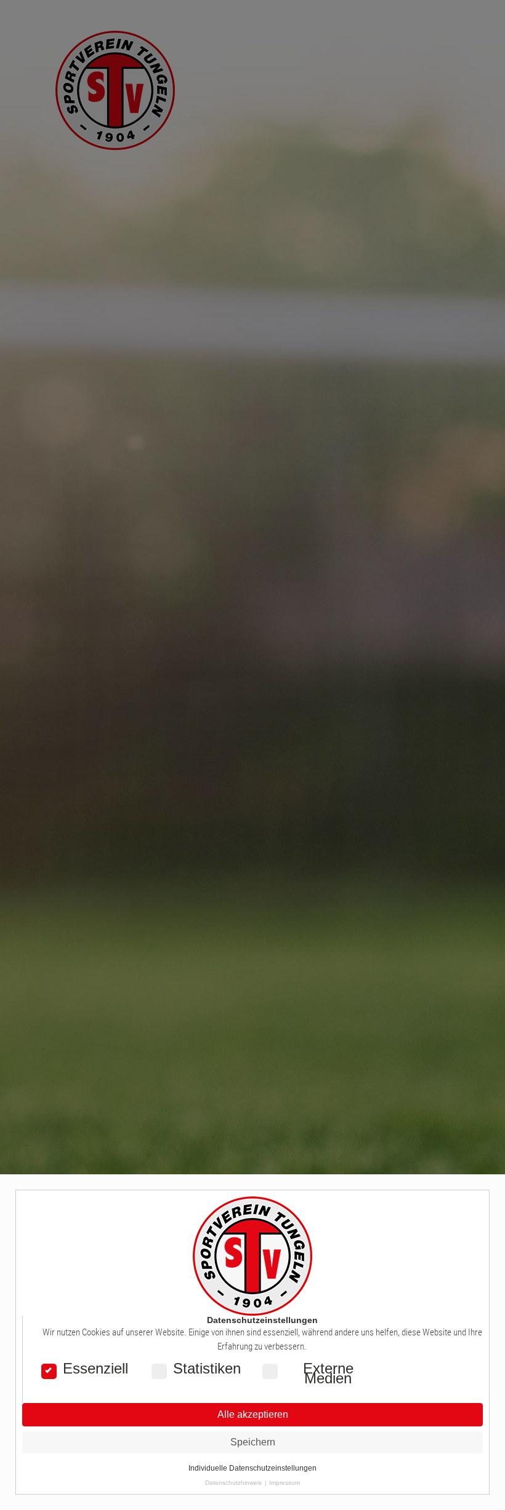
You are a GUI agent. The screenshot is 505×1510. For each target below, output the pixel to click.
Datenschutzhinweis (233, 1482)
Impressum (284, 1482)
